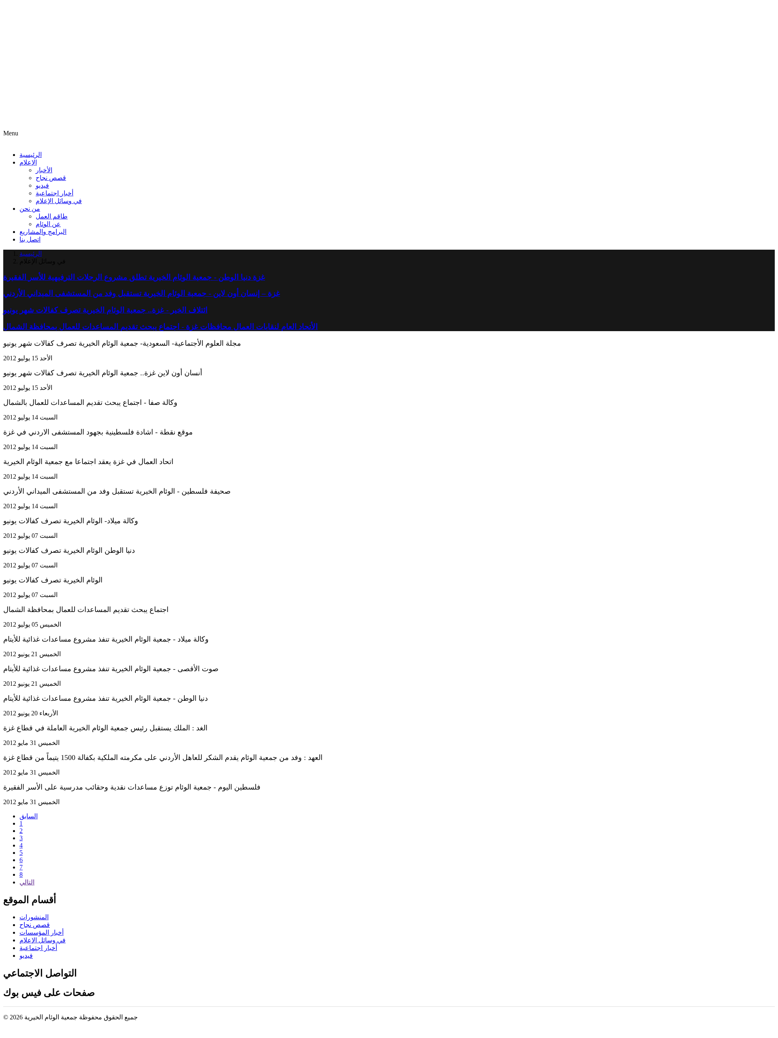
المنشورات (34, 917)
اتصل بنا (30, 239)
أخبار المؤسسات (41, 932)
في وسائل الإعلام (59, 200)
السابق (28, 816)
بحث (11, 125)
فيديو (42, 185)
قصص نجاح (51, 177)
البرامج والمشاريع (42, 231)
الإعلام (28, 162)
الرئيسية (30, 154)
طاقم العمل (52, 216)
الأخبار (44, 170)
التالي (26, 882)
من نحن (29, 208)
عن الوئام (48, 223)
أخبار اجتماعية (54, 193)
